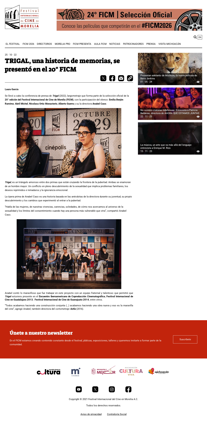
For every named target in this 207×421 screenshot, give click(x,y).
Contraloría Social (117, 414)
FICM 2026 (28, 43)
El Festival (13, 43)
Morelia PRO (62, 43)
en (200, 37)
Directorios (44, 43)
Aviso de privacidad (91, 414)
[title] (48, 379)
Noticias (114, 43)
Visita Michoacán (169, 43)
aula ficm (100, 43)
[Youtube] (79, 391)
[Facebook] (128, 391)
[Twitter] (95, 391)
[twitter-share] (103, 80)
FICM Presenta (82, 43)
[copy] (130, 78)
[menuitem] (13, 44)
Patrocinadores (133, 43)
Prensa (151, 43)
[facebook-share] (112, 80)
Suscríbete (185, 339)
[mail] (121, 80)
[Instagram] (112, 391)
